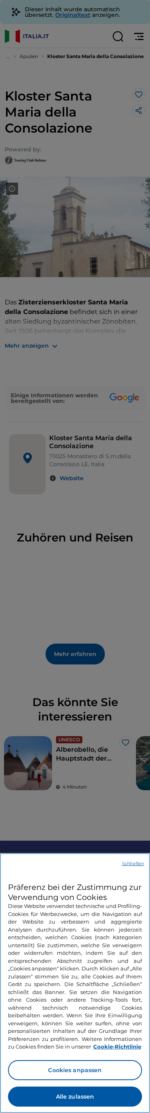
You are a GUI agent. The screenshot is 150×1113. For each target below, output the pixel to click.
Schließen (133, 863)
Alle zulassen (75, 1096)
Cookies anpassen (75, 1070)
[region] (75, 983)
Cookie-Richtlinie (117, 1046)
